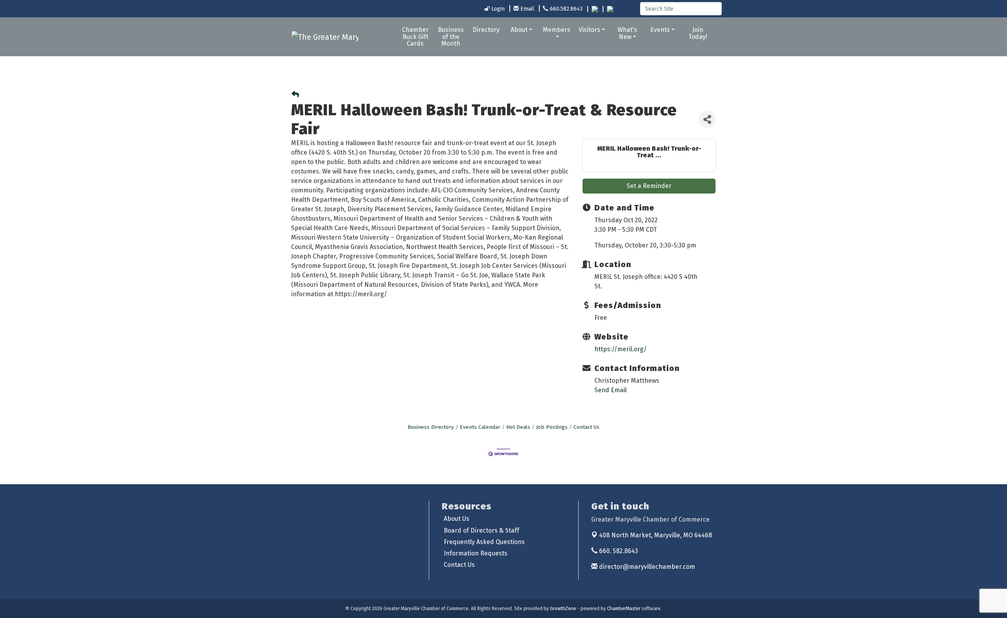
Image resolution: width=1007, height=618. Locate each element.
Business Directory (431, 427)
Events (660, 29)
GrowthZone (563, 608)
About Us (456, 518)
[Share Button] (707, 119)
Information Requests (475, 553)
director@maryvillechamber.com (646, 566)
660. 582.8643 (618, 551)
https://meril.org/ (620, 349)
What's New (627, 33)
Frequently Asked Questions (484, 542)
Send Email (610, 390)
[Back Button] (295, 95)
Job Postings (552, 427)
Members (556, 29)
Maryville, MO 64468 (655, 535)
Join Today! (697, 33)
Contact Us (586, 427)
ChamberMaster (623, 608)
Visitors (589, 29)
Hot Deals (518, 427)
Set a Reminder (649, 186)
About (519, 29)
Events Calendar (480, 427)
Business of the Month (451, 36)
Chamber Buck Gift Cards (415, 36)
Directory (486, 29)
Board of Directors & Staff (481, 530)
